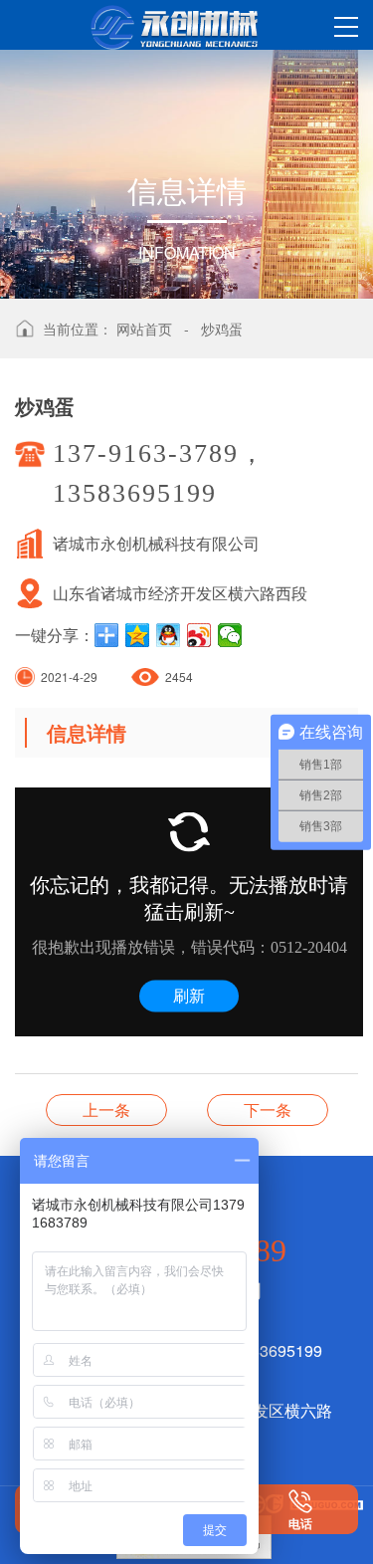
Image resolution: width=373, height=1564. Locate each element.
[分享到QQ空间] (137, 635)
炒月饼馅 (267, 1109)
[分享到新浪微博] (199, 635)
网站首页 (144, 328)
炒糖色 (106, 1109)
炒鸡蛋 (222, 328)
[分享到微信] (230, 635)
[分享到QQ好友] (168, 635)
